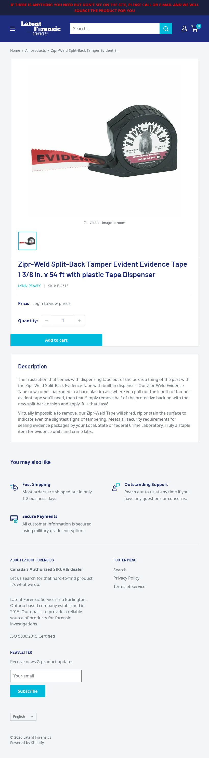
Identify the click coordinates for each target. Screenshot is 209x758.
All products (35, 50)
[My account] (184, 28)
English (19, 716)
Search (120, 570)
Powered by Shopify (27, 742)
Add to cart (56, 340)
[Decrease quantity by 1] (46, 320)
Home (15, 50)
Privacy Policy (126, 578)
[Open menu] (12, 29)
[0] (194, 28)
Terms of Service (129, 586)
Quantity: (28, 321)
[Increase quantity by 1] (79, 320)
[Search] (166, 28)
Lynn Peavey (29, 285)
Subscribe (27, 691)
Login (37, 303)
